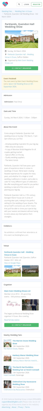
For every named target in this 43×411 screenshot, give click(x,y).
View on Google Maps (12, 263)
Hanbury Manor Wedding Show (25, 355)
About (14, 407)
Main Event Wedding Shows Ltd (17, 291)
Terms (27, 407)
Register (36, 4)
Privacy (20, 407)
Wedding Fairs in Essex (23, 11)
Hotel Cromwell (9, 375)
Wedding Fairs (7, 11)
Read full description (11, 320)
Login (26, 4)
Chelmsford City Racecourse (14, 389)
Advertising (6, 407)
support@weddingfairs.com (12, 402)
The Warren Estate (11, 349)
